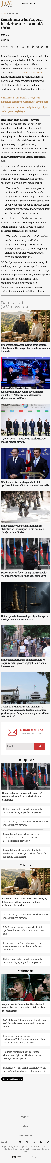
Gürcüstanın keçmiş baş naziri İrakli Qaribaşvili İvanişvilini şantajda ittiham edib (25, 484)
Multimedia (25, 971)
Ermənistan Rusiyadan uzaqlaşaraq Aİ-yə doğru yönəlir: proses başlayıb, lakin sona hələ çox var (23, 663)
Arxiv (4, 13)
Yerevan (5, 40)
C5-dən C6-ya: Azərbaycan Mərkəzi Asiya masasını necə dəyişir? (23, 440)
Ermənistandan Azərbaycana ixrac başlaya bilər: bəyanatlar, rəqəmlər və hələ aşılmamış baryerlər (25, 348)
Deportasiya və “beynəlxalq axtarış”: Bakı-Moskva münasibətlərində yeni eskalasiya (24, 574)
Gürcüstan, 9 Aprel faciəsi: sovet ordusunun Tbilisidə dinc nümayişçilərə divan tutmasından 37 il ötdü (24, 1039)
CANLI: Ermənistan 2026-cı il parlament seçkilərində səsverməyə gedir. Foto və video (25, 1023)
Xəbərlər (25, 865)
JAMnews (5, 35)
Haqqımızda (25, 1117)
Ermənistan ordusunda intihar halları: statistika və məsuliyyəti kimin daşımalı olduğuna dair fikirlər (22, 529)
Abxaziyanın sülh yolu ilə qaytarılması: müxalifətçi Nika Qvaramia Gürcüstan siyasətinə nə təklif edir (22, 395)
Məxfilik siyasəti (25, 1136)
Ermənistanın (36, 72)
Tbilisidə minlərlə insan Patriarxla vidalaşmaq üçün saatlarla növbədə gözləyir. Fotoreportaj (22, 1055)
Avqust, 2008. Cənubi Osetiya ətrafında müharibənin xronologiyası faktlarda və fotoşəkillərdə (24, 1007)
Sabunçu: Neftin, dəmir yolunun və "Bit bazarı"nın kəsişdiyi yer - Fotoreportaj (24, 1069)
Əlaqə (25, 1126)
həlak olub (22, 72)
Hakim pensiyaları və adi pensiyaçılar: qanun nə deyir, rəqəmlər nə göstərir (25, 618)
